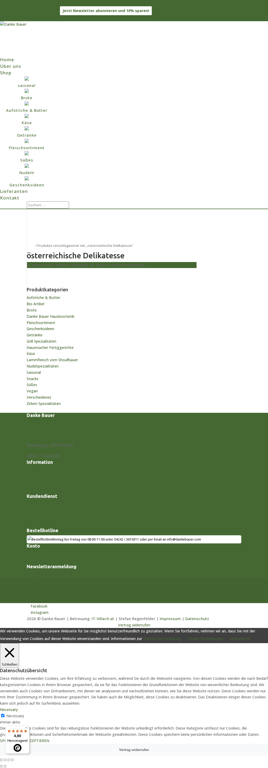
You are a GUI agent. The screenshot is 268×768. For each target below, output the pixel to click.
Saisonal (34, 372)
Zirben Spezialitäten (44, 403)
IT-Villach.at (103, 618)
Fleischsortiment (41, 322)
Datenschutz (197, 618)
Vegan (32, 390)
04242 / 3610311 (126, 539)
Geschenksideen (40, 328)
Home (7, 60)
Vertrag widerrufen (46, 524)
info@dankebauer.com (49, 434)
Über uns (10, 66)
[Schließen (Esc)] (12, 760)
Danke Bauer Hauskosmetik (50, 316)
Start (31, 245)
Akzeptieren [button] (240, 638)
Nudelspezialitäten (43, 366)
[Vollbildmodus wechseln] (5, 760)
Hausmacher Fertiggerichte (50, 347)
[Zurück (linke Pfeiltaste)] (1, 766)
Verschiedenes (39, 397)
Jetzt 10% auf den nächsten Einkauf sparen (69, 574)
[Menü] (26, 729)
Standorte (37, 490)
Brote (32, 310)
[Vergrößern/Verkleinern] (1, 760)
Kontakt (9, 198)
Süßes (32, 384)
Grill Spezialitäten (41, 341)
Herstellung (38, 477)
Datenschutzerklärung (162, 638)
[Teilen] (8, 760)
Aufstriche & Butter (43, 297)
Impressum (170, 618)
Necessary (15, 715)
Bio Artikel (35, 303)
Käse (31, 353)
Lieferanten (14, 191)
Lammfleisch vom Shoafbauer (52, 359)
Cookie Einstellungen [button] (205, 638)
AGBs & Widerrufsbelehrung (54, 517)
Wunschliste (39, 561)
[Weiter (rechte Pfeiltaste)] (5, 766)
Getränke (34, 334)
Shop (6, 73)
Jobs (31, 470)
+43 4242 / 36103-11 (44, 3)
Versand (35, 483)
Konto (33, 554)
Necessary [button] (9, 709)
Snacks (32, 378)
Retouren (36, 511)
